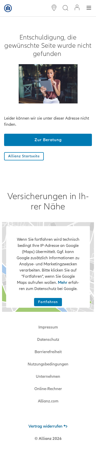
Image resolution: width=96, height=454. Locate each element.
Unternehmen (48, 376)
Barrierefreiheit (48, 351)
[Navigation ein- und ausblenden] (89, 8)
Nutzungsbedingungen (48, 364)
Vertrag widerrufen (45, 426)
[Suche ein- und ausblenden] (65, 8)
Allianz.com (48, 401)
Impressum (48, 327)
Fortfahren (48, 302)
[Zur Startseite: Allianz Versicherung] (8, 8)
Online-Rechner (48, 388)
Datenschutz (48, 339)
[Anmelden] (77, 8)
